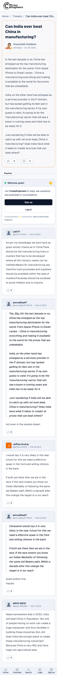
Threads (17, 16)
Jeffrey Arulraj (21, 444)
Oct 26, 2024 (30, 47)
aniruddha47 (20, 302)
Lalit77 (16, 231)
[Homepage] (13, 6)
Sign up (28, 202)
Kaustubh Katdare (24, 44)
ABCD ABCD (19, 603)
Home (5, 16)
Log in (28, 209)
